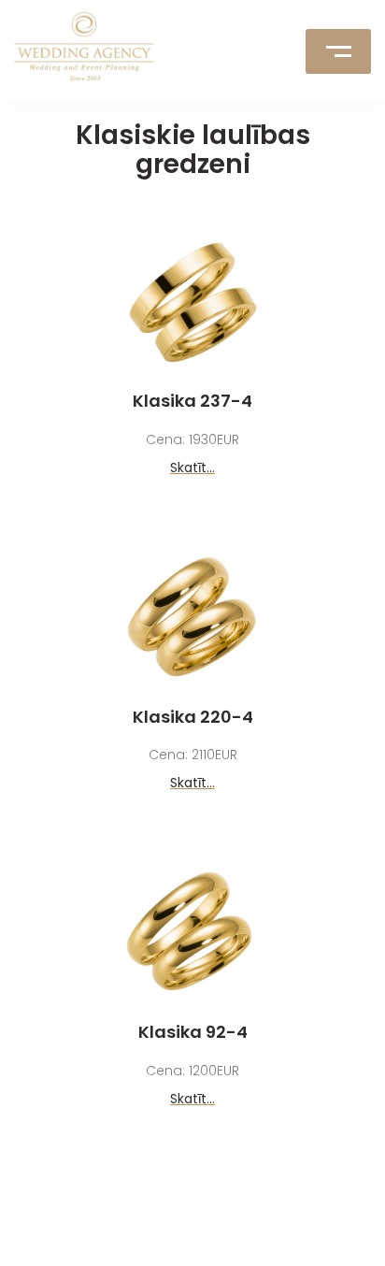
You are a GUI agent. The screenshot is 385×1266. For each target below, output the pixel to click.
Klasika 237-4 (192, 400)
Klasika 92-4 (193, 1031)
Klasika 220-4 (193, 716)
